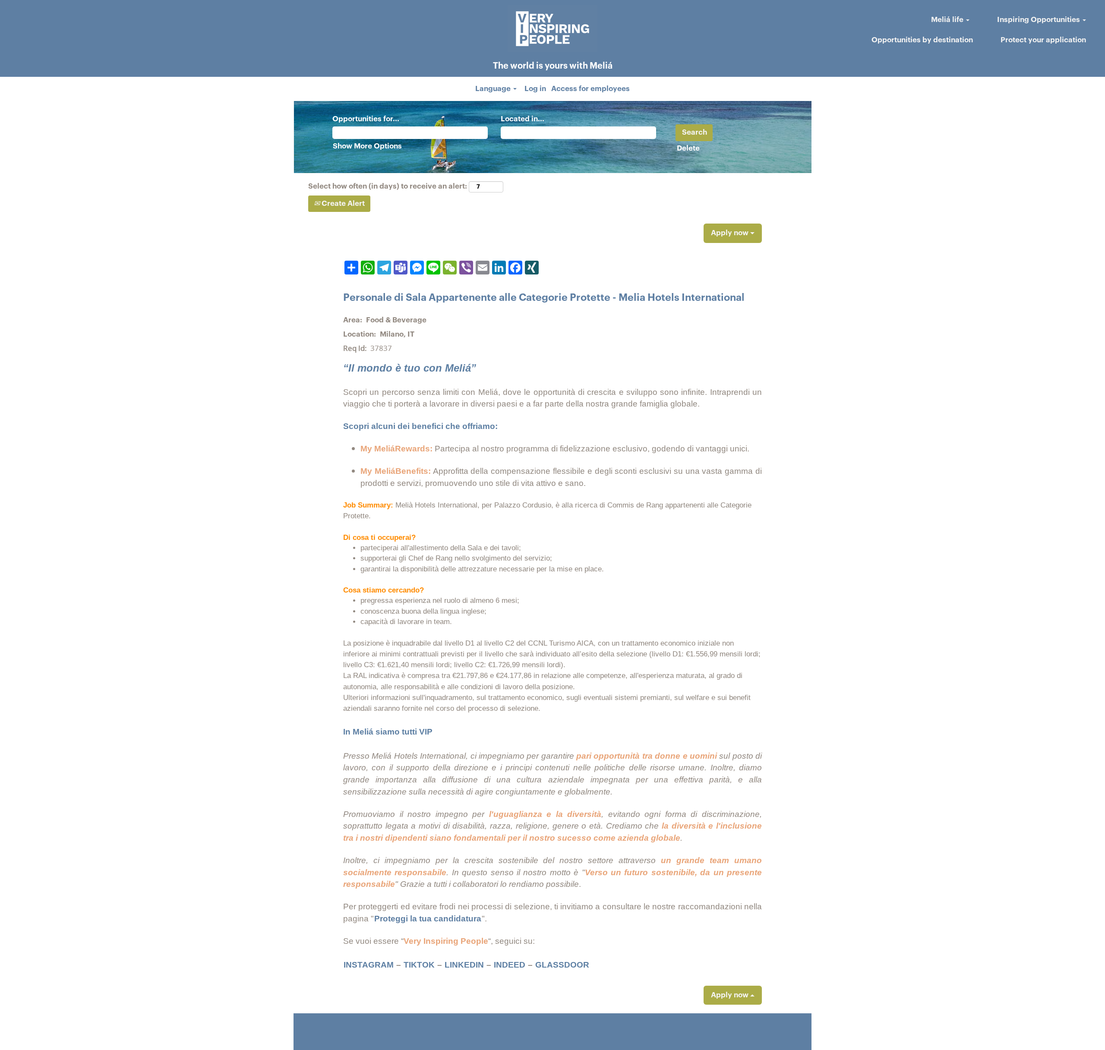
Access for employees (590, 88)
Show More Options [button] (367, 146)
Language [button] (493, 88)
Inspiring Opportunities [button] (1039, 19)
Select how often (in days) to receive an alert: (387, 186)
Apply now (730, 232)
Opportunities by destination (922, 40)
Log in (535, 88)
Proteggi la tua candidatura (427, 918)
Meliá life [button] (948, 19)
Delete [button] (688, 148)
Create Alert (342, 203)
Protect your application (1043, 40)
